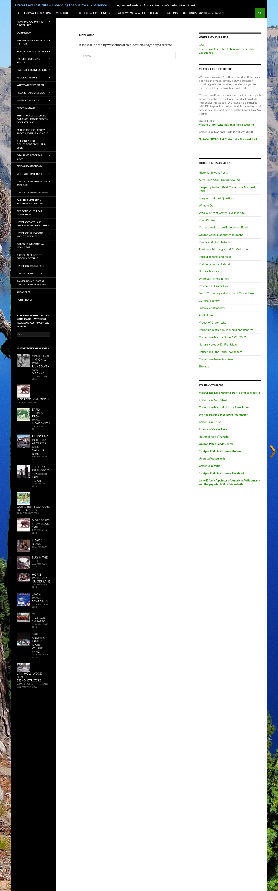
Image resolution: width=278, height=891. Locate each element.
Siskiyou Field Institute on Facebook (222, 473)
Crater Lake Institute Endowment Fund (223, 227)
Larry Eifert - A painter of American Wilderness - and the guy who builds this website (229, 482)
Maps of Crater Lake (29, 100)
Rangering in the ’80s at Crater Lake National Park (32, 283)
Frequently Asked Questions (34, 13)
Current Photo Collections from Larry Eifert (31, 144)
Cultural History (209, 300)
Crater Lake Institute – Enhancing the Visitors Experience (61, 5)
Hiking (154, 13)
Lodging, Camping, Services (94, 13)
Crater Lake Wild (209, 465)
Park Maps (172, 13)
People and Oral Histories (215, 242)
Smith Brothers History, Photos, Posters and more (32, 132)
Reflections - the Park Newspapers (220, 351)
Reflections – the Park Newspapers (30, 213)
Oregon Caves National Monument (204, 13)
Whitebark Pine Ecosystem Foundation (223, 414)
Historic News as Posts (213, 172)
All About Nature (27, 77)
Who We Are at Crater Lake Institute (222, 212)
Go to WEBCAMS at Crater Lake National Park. (228, 139)
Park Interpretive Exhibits (215, 264)
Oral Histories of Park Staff (30, 157)
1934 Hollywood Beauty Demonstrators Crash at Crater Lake (33, 679)
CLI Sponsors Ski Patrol (39, 618)
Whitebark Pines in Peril (214, 278)
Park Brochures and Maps (215, 256)
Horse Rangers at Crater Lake (41, 578)
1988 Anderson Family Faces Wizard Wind (40, 642)
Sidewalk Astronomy (212, 308)
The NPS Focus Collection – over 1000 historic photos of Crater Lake (33, 119)
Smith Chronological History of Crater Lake (226, 293)
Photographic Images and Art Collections (225, 249)
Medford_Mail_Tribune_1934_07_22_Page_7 (48, 399)
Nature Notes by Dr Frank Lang (218, 344)
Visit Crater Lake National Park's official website (229, 392)
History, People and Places (28, 61)
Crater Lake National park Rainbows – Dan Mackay (41, 364)
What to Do (63, 13)
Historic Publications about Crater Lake (30, 235)
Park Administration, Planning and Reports (226, 329)
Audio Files (206, 315)
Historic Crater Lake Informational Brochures (33, 224)
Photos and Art (26, 108)
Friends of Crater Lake (213, 429)
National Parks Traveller (214, 436)
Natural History (209, 271)
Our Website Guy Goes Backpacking (33, 508)
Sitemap (204, 366)
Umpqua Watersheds (212, 458)
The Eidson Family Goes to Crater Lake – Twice (40, 473)
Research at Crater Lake (214, 286)
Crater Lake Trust (210, 422)
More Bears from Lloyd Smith (40, 523)
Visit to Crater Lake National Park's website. (226, 124)
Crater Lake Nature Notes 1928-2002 (222, 337)
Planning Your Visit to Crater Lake (30, 23)
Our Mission (24, 32)
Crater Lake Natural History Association (224, 407)
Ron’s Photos (207, 220)
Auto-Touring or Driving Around (219, 179)
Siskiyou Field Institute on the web (220, 451)
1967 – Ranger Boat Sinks (40, 598)
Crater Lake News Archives (216, 359)
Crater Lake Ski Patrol (213, 400)
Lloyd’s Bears (37, 542)
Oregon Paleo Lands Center (216, 444)
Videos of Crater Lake (212, 322)
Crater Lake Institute (29, 273)
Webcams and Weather (131, 13)
